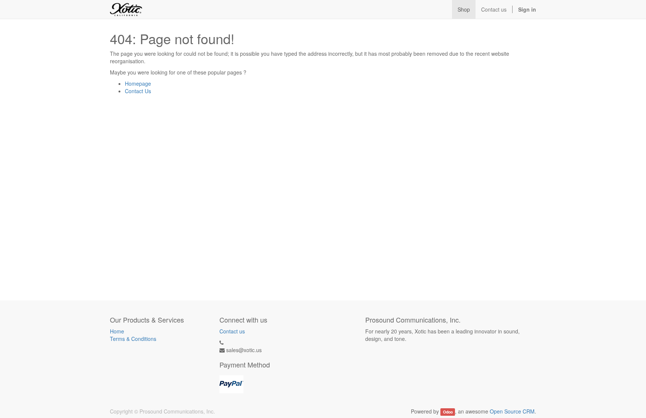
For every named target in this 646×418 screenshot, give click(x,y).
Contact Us (138, 91)
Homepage (138, 83)
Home (117, 331)
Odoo (448, 412)
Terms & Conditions (133, 338)
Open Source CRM (512, 411)
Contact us (232, 331)
